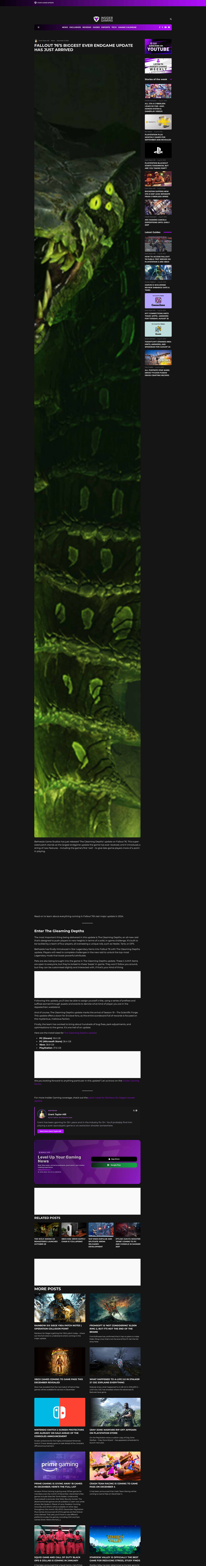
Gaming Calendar (127, 27)
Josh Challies (149, 367)
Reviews (87, 27)
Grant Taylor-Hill (44, 40)
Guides (96, 27)
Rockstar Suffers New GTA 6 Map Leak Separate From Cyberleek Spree (157, 194)
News (65, 27)
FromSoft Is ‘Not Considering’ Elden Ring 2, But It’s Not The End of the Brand (113, 1328)
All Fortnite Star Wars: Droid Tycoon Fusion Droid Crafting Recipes (157, 372)
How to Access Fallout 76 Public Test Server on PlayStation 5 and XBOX (158, 259)
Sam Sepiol (148, 131)
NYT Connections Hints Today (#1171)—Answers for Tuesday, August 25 (157, 316)
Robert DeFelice (150, 339)
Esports (105, 27)
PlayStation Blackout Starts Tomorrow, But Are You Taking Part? (157, 165)
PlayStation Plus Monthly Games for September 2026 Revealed (158, 137)
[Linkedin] (136, 1110)
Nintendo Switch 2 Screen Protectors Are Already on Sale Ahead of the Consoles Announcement (59, 1433)
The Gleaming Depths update (80, 1033)
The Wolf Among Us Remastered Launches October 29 (46, 1241)
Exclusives (75, 27)
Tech (114, 27)
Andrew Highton (150, 282)
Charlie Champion (151, 100)
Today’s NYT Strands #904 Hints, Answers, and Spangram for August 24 (158, 344)
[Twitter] (134, 1110)
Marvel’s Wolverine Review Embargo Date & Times (157, 287)
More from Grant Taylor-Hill (50, 1131)
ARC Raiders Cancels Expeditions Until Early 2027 (157, 222)
